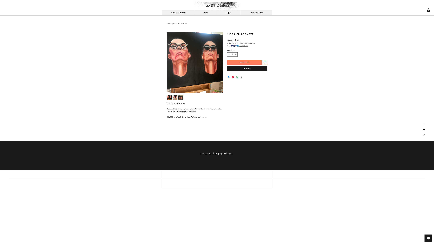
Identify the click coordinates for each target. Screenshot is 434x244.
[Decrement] (229, 54)
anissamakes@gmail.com (216, 153)
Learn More (243, 46)
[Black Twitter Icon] (424, 129)
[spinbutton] (232, 54)
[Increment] (235, 54)
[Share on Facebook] (228, 77)
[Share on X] (241, 77)
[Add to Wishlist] (265, 62)
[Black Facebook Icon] (424, 124)
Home (169, 24)
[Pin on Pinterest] (233, 77)
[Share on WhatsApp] (237, 77)
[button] (428, 10)
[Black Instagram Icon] (424, 135)
